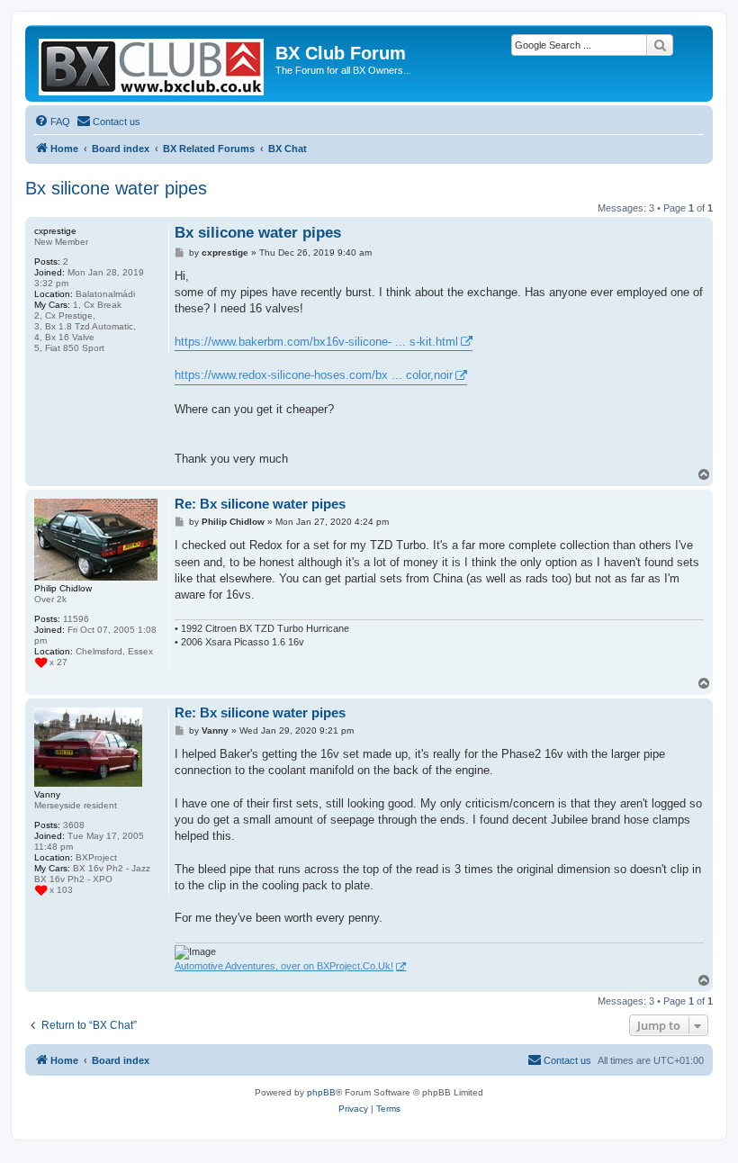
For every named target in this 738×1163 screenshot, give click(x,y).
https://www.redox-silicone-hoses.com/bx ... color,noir (314, 375)
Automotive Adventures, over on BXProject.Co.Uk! (284, 965)
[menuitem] (52, 121)
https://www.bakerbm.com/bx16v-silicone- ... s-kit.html (316, 341)
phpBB (321, 1092)
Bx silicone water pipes (116, 188)
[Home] (152, 63)
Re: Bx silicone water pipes (260, 503)
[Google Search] (659, 45)
